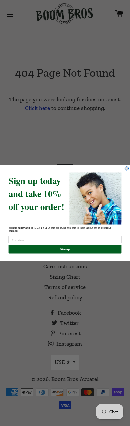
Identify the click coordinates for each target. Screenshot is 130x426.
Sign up (65, 249)
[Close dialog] (126, 168)
